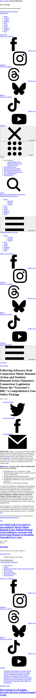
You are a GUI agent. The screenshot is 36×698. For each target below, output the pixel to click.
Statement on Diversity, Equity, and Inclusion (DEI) (19, 568)
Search (2, 193)
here (1, 513)
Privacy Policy (8, 570)
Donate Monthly (12, 194)
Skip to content (4, 1)
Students (6, 30)
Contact (6, 567)
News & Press (4, 366)
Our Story (7, 18)
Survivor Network (12, 165)
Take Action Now (5, 554)
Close (2, 157)
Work (5, 23)
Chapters (6, 20)
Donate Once (21, 194)
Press (5, 31)
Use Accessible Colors (16, 1)
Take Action (3, 34)
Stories (6, 26)
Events (6, 25)
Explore (30, 155)
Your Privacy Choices (10, 574)
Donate (9, 344)
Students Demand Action (14, 163)
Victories (6, 21)
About (5, 16)
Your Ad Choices (9, 572)
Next (1, 521)
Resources (7, 28)
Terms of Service (9, 575)
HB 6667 (7, 458)
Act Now (4, 547)
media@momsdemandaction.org (9, 517)
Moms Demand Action (14, 162)
